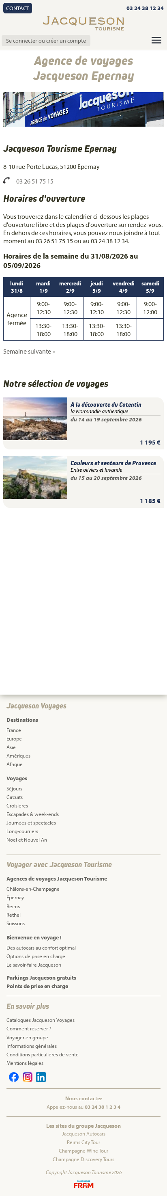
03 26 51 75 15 (35, 181)
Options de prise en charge (35, 956)
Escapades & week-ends (32, 814)
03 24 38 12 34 (144, 8)
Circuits (14, 797)
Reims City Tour (83, 1142)
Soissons (15, 923)
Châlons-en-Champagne (33, 888)
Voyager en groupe (27, 1037)
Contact (17, 8)
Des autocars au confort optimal (41, 947)
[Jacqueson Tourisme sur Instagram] (26, 1080)
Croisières (17, 805)
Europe (14, 738)
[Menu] (156, 40)
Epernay (15, 897)
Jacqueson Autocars (83, 1133)
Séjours (14, 788)
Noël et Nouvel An (26, 839)
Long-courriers (22, 831)
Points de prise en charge (37, 986)
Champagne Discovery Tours (83, 1159)
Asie (11, 747)
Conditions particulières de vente (42, 1054)
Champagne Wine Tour (83, 1150)
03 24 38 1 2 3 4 (102, 1106)
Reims (13, 906)
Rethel (13, 914)
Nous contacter (83, 1098)
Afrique (14, 764)
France (13, 730)
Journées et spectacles (31, 822)
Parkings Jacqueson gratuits (41, 977)
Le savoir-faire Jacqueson (33, 964)
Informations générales (31, 1046)
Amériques (18, 755)
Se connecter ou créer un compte (46, 40)
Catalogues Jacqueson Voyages (40, 1020)
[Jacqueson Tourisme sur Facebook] (12, 1080)
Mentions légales (24, 1063)
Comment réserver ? (28, 1028)
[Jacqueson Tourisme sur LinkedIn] (40, 1080)
